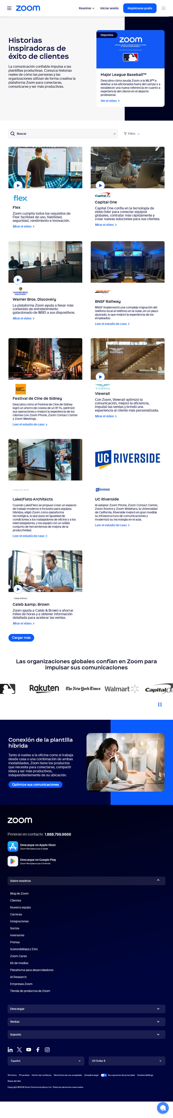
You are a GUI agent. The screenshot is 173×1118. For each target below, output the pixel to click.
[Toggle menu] (9, 8)
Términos (12, 1075)
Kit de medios (19, 963)
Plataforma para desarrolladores (31, 970)
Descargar (17, 1009)
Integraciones (19, 921)
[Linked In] (10, 1049)
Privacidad (24, 1075)
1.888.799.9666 (58, 834)
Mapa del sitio (14, 1081)
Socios (14, 928)
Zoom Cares (18, 956)
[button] (163, 1108)
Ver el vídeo (109, 100)
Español (15, 1061)
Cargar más (23, 637)
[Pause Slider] (160, 703)
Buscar (21, 133)
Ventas (14, 1022)
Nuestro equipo (20, 907)
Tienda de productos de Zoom (30, 991)
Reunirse (85, 8)
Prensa (15, 942)
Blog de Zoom (19, 893)
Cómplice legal (91, 1075)
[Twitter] (19, 1049)
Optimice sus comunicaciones (35, 784)
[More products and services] (163, 8)
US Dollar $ (98, 1061)
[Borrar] (114, 134)
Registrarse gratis (140, 8)
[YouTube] (28, 1049)
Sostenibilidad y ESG (24, 949)
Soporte (15, 1035)
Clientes (15, 900)
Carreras (16, 914)
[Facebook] (38, 1049)
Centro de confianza (41, 1075)
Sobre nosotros (20, 881)
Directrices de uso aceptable (68, 1075)
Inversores (17, 935)
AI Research (18, 977)
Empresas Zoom (21, 984)
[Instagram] (47, 1049)
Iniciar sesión (109, 8)
